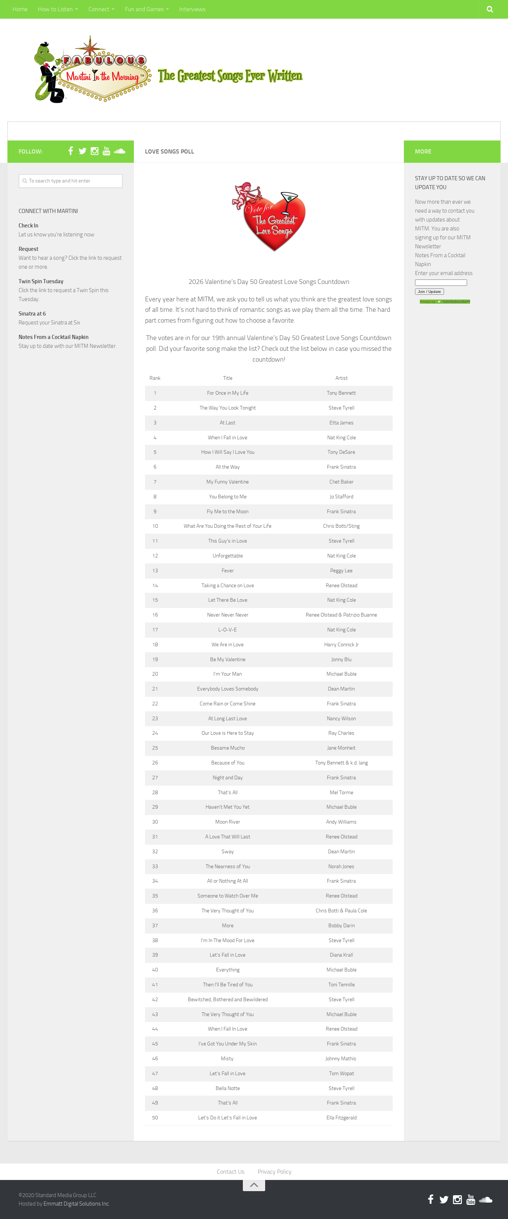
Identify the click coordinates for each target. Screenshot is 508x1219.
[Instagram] (94, 151)
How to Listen (55, 9)
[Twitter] (82, 151)
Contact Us (230, 1171)
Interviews (192, 9)
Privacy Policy (275, 1171)
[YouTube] (106, 151)
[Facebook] (70, 151)
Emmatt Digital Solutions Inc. (77, 1203)
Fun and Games (144, 9)
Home (20, 9)
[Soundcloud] (118, 151)
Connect (99, 9)
